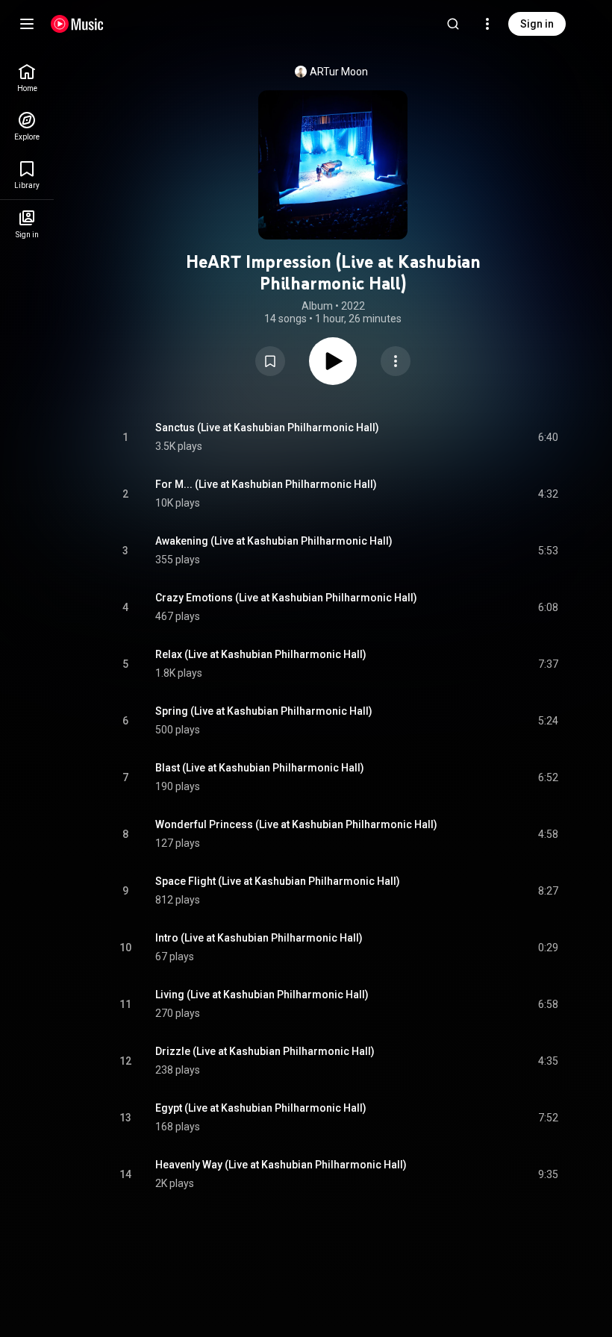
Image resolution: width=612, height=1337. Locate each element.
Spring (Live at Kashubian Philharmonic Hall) (263, 711)
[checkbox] (548, 437)
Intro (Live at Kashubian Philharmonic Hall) (259, 938)
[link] (27, 78)
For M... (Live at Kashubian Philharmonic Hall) (266, 484)
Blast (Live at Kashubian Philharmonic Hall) (259, 768)
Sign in (537, 24)
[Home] (77, 24)
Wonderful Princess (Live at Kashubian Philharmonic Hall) (296, 824)
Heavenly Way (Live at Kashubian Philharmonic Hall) (281, 1165)
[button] (270, 361)
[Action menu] (395, 361)
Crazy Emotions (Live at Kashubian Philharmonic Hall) (286, 598)
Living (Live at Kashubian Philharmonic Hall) (262, 995)
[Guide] (27, 24)
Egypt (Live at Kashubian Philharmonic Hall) (260, 1108)
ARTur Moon (339, 72)
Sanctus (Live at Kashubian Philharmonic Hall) (267, 427)
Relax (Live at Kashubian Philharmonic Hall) (260, 654)
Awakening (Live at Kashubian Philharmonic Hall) (274, 541)
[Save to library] (270, 361)
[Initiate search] (453, 24)
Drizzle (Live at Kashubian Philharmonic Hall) (265, 1051)
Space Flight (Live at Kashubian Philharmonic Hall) (277, 881)
